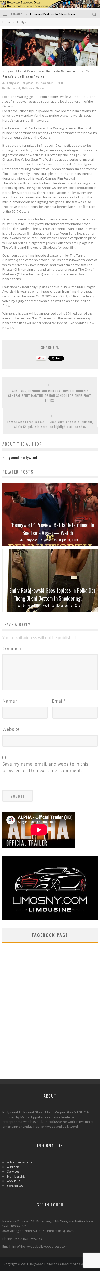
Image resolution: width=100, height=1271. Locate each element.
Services (13, 1171)
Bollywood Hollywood (20, 83)
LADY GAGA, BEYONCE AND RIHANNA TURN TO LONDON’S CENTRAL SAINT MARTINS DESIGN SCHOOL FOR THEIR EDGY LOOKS (49, 396)
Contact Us (15, 1186)
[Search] (95, 14)
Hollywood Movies (33, 88)
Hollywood (13, 88)
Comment (12, 648)
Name (9, 701)
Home (6, 22)
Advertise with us (19, 1162)
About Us (13, 1181)
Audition (13, 1167)
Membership (16, 1176)
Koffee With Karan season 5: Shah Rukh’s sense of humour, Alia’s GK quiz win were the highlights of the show (50, 424)
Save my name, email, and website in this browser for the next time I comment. (45, 767)
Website (11, 729)
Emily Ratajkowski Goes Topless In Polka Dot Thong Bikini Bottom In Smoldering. (52, 594)
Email (59, 701)
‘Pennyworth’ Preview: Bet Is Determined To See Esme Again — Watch (52, 529)
